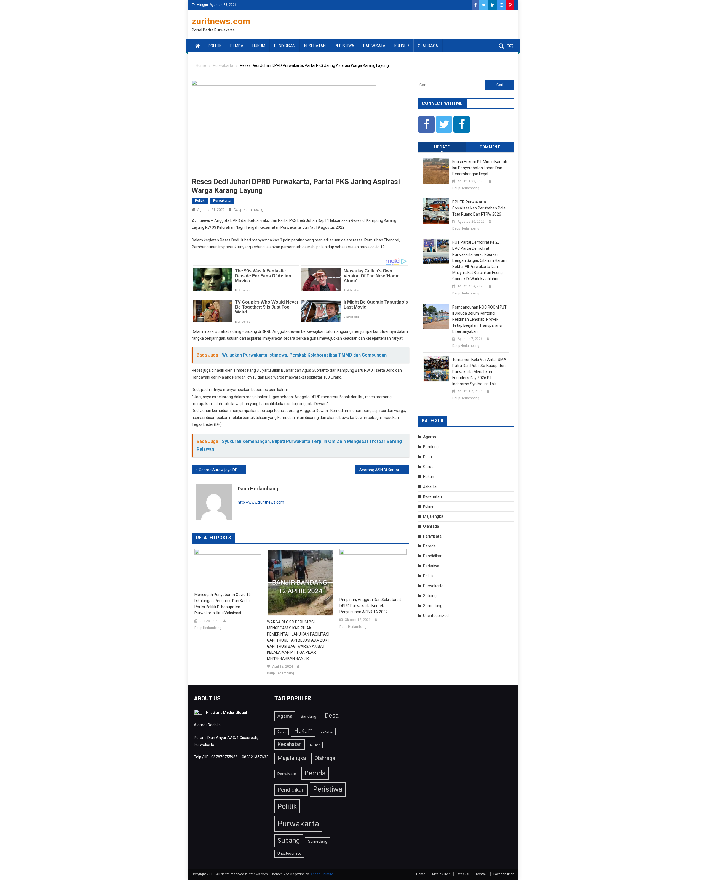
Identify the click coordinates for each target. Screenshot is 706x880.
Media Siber (441, 874)
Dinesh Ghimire (321, 874)
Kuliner (401, 46)
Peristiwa (344, 46)
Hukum (258, 46)
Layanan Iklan (503, 874)
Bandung (431, 447)
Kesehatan (315, 46)
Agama (429, 437)
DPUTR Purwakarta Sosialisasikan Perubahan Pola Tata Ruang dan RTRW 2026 (479, 208)
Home (420, 874)
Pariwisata (374, 46)
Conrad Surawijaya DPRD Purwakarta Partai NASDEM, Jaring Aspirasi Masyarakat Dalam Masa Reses (222, 470)
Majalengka (433, 516)
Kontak (481, 874)
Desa (427, 456)
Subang (430, 596)
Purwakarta (222, 201)
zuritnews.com (221, 21)
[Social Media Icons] (426, 124)
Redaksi (463, 874)
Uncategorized (436, 615)
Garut (428, 466)
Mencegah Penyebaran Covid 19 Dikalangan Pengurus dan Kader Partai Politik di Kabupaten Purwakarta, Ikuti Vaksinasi (222, 603)
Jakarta (430, 486)
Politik (214, 46)
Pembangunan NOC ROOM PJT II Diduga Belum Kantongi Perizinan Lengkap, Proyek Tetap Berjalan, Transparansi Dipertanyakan (479, 319)
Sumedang (432, 605)
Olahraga (428, 46)
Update (442, 147)
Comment (490, 147)
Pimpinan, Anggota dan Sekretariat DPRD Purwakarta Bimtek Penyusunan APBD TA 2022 (370, 605)
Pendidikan (284, 46)
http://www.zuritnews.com (261, 502)
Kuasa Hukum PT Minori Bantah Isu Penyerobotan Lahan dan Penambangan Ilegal (479, 167)
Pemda (237, 46)
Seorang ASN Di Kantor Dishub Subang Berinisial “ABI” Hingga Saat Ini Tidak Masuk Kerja (384, 470)
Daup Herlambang (248, 210)
